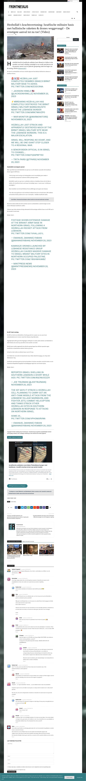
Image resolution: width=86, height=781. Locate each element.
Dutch (71, 1)
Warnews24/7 (22, 68)
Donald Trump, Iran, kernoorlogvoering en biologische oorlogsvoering (71, 103)
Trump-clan (34, 15)
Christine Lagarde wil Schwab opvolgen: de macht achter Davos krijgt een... (71, 78)
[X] (19, 507)
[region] (43, 777)
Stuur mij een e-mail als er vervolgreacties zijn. (16, 769)
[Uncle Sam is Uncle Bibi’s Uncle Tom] (46, 549)
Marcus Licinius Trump (27, 555)
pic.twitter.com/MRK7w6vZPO (28, 112)
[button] (77, 12)
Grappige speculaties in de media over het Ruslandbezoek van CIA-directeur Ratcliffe (13, 557)
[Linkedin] (31, 507)
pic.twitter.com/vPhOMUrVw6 (28, 418)
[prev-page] (8, 561)
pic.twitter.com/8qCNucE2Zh (33, 377)
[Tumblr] (41, 507)
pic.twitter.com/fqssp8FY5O (27, 155)
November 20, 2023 (21, 119)
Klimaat (10, 15)
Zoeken (68, 37)
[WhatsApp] (28, 507)
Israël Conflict (13, 501)
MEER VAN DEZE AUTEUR (28, 541)
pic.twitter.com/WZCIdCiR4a (27, 86)
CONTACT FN (41, 15)
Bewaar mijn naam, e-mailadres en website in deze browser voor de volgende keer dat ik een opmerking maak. (30, 766)
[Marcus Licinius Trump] (30, 549)
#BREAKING (20, 101)
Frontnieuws (19, 524)
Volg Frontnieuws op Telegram (17, 486)
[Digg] (47, 507)
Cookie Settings (69, 777)
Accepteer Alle (79, 777)
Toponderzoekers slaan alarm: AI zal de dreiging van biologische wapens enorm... (72, 110)
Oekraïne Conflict (17, 15)
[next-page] (10, 561)
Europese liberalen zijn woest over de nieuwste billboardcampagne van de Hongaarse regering (43, 516)
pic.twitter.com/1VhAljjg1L (27, 233)
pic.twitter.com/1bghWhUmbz (28, 259)
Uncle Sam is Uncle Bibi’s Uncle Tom (46, 555)
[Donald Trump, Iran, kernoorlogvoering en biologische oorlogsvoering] (60, 104)
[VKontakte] (74, 18)
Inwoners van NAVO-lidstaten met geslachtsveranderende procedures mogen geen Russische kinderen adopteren (18, 517)
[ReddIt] (34, 507)
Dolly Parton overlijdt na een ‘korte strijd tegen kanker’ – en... (71, 90)
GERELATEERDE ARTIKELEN (14, 541)
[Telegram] (72, 18)
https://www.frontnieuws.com (20, 526)
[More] (50, 507)
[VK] (25, 507)
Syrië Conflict (26, 15)
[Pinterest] (37, 507)
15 (16, 34)
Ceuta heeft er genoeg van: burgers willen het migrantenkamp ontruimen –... (71, 71)
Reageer (13, 574)
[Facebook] (16, 507)
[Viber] (44, 507)
